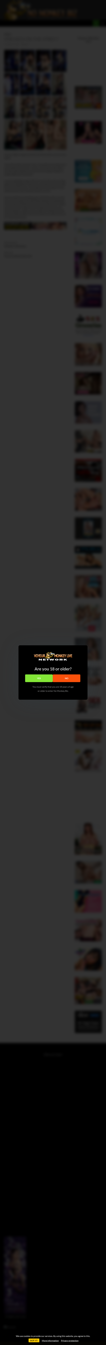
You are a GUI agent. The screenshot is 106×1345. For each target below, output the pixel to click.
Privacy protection (70, 1340)
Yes (39, 678)
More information (50, 1340)
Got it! (34, 1340)
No (66, 678)
